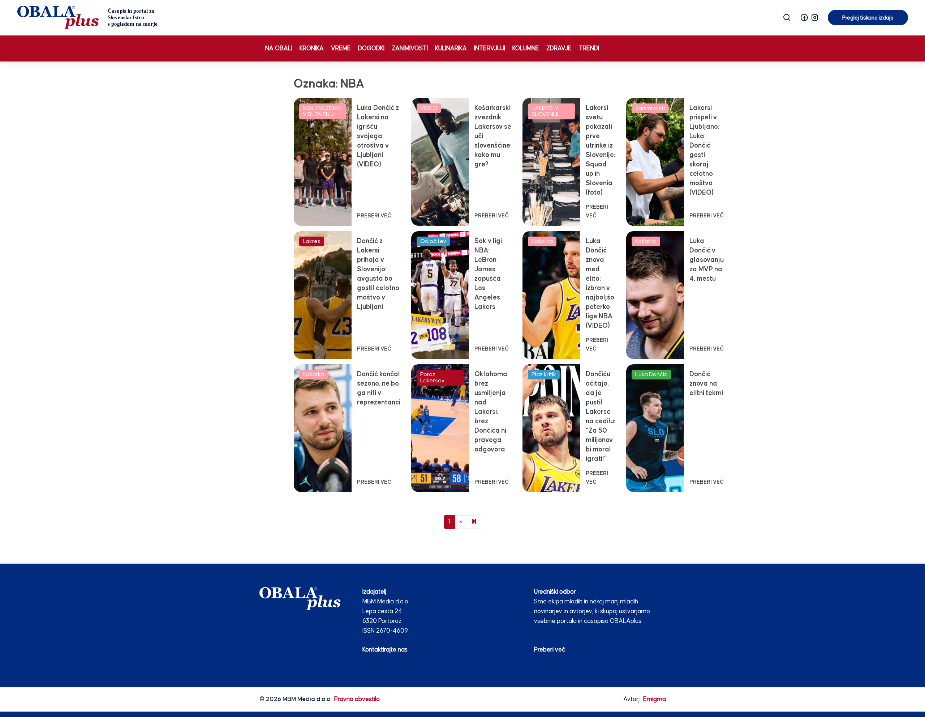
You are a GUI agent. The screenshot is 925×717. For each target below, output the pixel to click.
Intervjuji (489, 49)
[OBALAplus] (87, 17)
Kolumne (525, 49)
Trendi (589, 49)
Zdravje (559, 49)
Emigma (654, 699)
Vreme (341, 49)
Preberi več (549, 650)
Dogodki (371, 49)
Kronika (312, 49)
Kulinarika (451, 49)
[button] (804, 17)
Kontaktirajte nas (385, 650)
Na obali (278, 49)
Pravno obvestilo (357, 699)
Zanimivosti (410, 49)
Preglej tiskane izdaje (868, 18)
